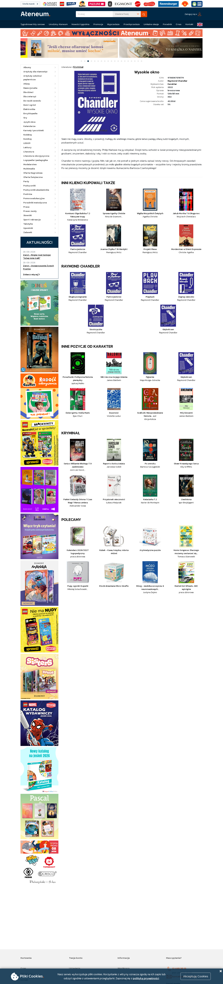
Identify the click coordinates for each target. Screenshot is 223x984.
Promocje (98, 24)
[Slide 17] (135, 61)
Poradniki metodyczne (35, 202)
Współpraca (123, 968)
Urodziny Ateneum (58, 24)
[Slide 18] (138, 61)
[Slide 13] (121, 61)
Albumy (27, 67)
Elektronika (29, 109)
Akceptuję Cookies (195, 976)
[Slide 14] (125, 61)
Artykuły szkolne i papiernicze (32, 77)
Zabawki (27, 232)
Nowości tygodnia (80, 24)
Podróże (27, 194)
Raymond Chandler (177, 80)
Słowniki (27, 215)
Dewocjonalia (30, 88)
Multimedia (29, 168)
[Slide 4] (91, 61)
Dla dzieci (28, 92)
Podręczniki (29, 185)
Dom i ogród (29, 105)
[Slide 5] (95, 61)
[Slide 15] (128, 61)
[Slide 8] (105, 61)
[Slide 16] (131, 61)
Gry (25, 117)
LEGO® (26, 143)
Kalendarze (29, 126)
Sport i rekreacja (32, 219)
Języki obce (29, 122)
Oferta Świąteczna (33, 177)
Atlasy (26, 83)
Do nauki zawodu (32, 100)
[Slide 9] (108, 61)
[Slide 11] (115, 61)
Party (26, 181)
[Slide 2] (85, 61)
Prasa (26, 207)
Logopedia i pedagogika (35, 160)
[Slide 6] (98, 61)
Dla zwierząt (29, 96)
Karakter (172, 84)
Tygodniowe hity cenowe (32, 24)
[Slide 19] (141, 61)
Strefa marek (28, 3)
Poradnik (167, 24)
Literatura (28, 151)
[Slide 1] (81, 61)
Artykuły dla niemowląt (35, 71)
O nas (178, 24)
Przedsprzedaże (132, 24)
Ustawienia (74, 968)
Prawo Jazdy (30, 211)
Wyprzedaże (113, 24)
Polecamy (71, 519)
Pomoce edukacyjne (33, 198)
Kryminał (70, 433)
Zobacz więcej (30, 274)
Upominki (28, 228)
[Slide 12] (118, 61)
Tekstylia (28, 223)
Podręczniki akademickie (36, 190)
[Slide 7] (101, 61)
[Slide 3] (88, 61)
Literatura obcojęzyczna (36, 156)
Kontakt (189, 24)
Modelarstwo (30, 164)
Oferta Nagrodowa (32, 173)
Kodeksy (27, 134)
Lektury (27, 147)
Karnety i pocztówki (33, 130)
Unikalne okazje (151, 24)
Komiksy (27, 139)
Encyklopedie (30, 113)
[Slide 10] (111, 61)
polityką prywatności (146, 978)
